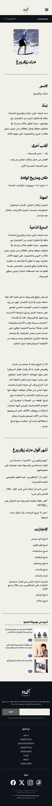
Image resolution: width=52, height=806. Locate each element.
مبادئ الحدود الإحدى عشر (26, 743)
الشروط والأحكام (26, 751)
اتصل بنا (26, 755)
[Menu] (46, 9)
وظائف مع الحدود (26, 763)
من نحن (26, 735)
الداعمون (26, 759)
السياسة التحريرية (26, 739)
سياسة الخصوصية (26, 747)
